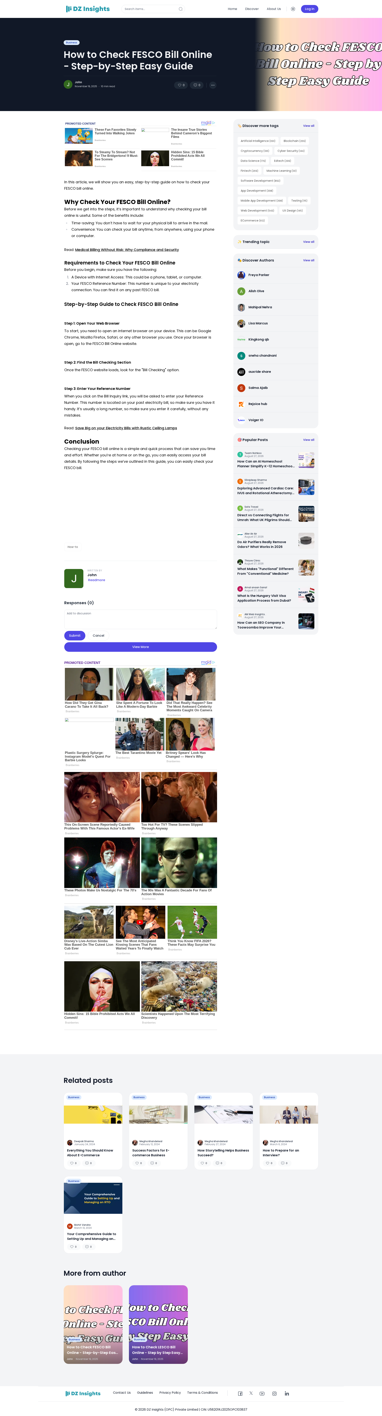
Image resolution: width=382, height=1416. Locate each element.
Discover (252, 9)
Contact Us (122, 1392)
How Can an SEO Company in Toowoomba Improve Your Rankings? (261, 625)
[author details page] (68, 84)
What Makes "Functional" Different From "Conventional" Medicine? (265, 571)
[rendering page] (88, 9)
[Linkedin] (287, 1393)
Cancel (98, 635)
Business (71, 42)
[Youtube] (262, 1393)
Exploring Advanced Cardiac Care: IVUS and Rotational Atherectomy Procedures (265, 491)
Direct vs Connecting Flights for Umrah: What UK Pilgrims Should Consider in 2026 (263, 517)
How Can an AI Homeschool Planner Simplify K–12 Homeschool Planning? (265, 464)
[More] (212, 85)
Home (232, 9)
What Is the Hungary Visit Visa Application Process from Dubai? (264, 598)
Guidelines (145, 1392)
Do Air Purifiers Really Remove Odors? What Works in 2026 (261, 544)
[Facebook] (240, 1393)
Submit (75, 635)
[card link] (306, 460)
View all (308, 126)
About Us (274, 9)
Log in (309, 9)
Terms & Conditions (202, 1392)
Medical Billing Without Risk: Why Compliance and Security (127, 249)
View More (140, 647)
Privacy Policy (170, 1392)
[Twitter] (251, 1393)
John (78, 82)
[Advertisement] (140, 507)
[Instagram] (274, 1393)
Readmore (96, 580)
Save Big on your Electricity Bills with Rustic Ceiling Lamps (126, 427)
